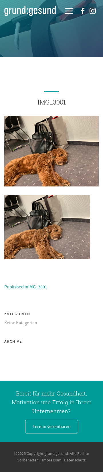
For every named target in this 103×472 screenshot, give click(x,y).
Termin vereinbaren (52, 426)
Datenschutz (75, 460)
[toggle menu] (69, 11)
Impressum (52, 460)
